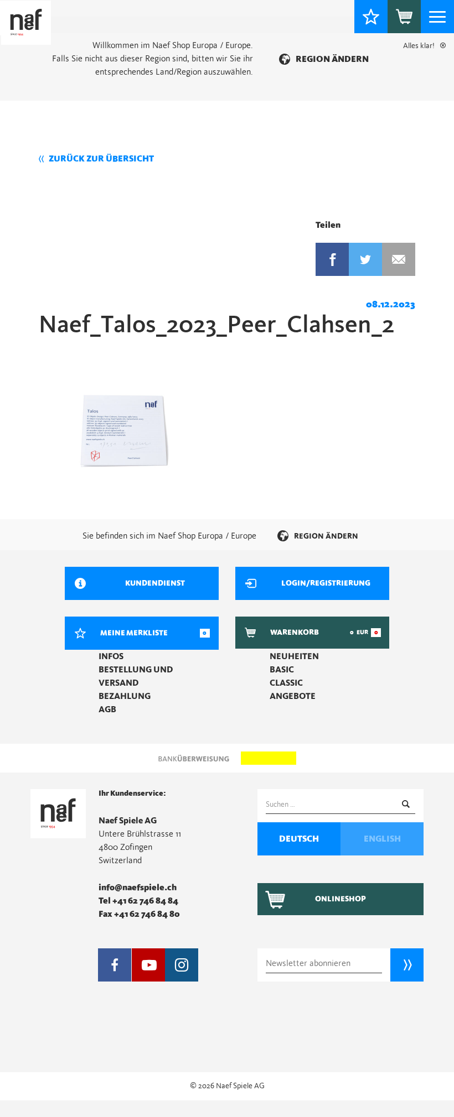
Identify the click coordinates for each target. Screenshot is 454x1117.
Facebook (332, 259)
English (382, 838)
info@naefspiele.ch (138, 887)
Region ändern (332, 59)
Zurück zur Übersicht (101, 158)
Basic (282, 669)
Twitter (365, 259)
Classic (286, 682)
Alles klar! (419, 46)
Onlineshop (340, 899)
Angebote (293, 696)
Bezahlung (125, 696)
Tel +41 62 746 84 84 (138, 900)
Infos (111, 656)
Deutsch (299, 838)
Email (398, 259)
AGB (107, 709)
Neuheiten (294, 656)
